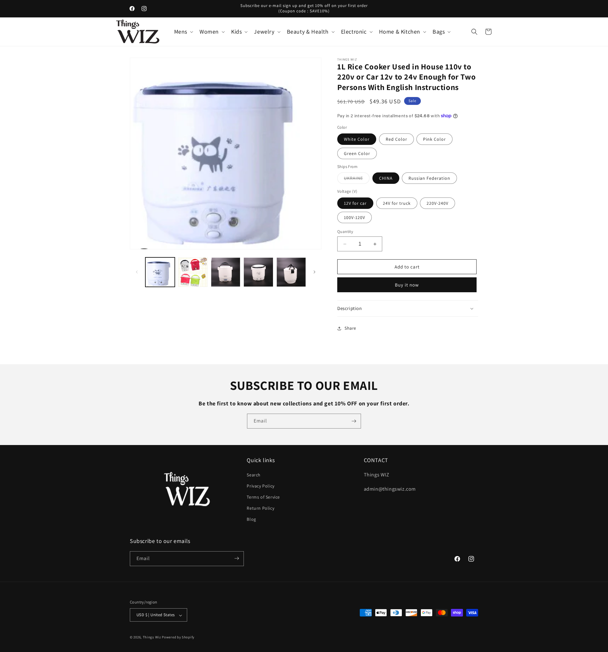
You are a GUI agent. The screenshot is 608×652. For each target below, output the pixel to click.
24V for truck (397, 203)
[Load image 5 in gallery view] (291, 272)
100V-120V (354, 217)
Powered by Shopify (178, 637)
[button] (183, 31)
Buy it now (407, 285)
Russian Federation (429, 178)
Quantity (345, 231)
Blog (251, 519)
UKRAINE (357, 179)
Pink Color (434, 139)
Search (254, 474)
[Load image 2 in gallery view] (192, 272)
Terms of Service (263, 497)
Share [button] (350, 328)
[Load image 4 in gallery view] (258, 272)
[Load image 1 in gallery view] (160, 272)
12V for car (355, 203)
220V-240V (437, 203)
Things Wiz (152, 637)
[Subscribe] (354, 421)
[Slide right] (314, 272)
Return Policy (260, 508)
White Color (357, 139)
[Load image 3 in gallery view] (225, 272)
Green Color (357, 153)
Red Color (396, 139)
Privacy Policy (260, 485)
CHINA (386, 178)
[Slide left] (137, 272)
